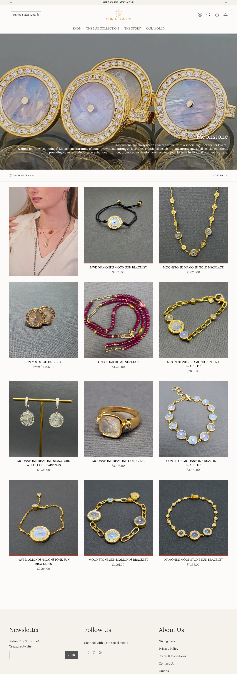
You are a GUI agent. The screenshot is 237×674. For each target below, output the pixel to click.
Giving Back (167, 641)
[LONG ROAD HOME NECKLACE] (118, 320)
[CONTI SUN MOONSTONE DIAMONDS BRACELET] (193, 419)
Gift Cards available (118, 2)
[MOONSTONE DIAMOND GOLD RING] (118, 419)
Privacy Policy (168, 648)
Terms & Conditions (172, 656)
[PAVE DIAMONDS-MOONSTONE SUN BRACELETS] (43, 518)
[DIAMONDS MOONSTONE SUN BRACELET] (193, 518)
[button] (77, 28)
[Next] (226, 2)
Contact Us (166, 663)
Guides (164, 671)
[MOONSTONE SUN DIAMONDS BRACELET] (118, 518)
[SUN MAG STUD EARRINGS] (43, 320)
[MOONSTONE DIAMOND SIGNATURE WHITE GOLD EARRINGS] (43, 419)
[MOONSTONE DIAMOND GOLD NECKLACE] (193, 225)
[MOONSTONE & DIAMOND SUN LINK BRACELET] (193, 320)
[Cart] (217, 15)
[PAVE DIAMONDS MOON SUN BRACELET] (118, 225)
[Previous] (11, 2)
